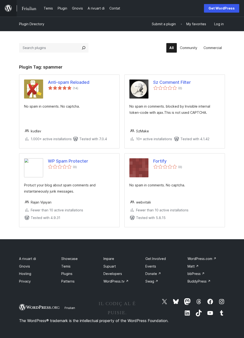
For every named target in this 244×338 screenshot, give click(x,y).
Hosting (25, 274)
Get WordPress (221, 8)
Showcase (69, 259)
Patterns (68, 281)
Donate (153, 274)
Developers (112, 274)
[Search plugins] (83, 48)
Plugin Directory (31, 24)
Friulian (70, 308)
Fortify (160, 161)
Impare (108, 259)
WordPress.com (202, 259)
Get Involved (155, 259)
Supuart (109, 266)
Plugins (66, 274)
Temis (66, 266)
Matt (193, 266)
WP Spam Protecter (68, 161)
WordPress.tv (116, 281)
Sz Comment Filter (172, 82)
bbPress (196, 274)
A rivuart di (27, 259)
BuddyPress (199, 281)
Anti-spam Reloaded (68, 82)
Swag (151, 281)
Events (150, 266)
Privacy (25, 281)
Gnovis (24, 266)
